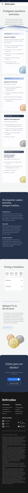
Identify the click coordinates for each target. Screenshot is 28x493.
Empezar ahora (7, 327)
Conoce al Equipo (19, 407)
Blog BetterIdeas (19, 411)
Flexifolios (4, 413)
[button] (2, 4)
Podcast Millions (18, 413)
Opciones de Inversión (7, 407)
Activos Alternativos (6, 411)
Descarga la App (14, 383)
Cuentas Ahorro (5, 409)
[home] (10, 4)
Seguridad (17, 409)
